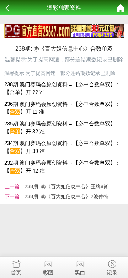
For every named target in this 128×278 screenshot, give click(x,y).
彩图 (48, 272)
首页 (16, 272)
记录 (112, 272)
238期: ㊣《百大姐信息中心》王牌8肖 (66, 186)
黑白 (80, 272)
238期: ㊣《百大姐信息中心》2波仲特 (66, 196)
